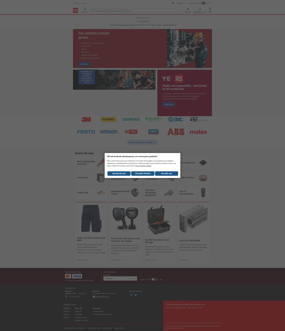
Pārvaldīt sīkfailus (143, 173)
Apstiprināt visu (119, 173)
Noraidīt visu (166, 173)
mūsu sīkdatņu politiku (143, 166)
